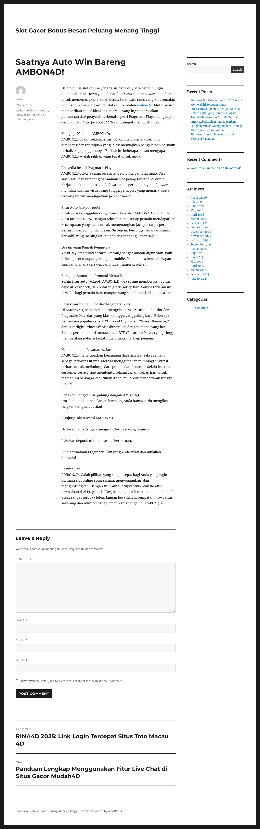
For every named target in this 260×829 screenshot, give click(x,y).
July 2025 (197, 253)
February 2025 (200, 274)
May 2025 (197, 261)
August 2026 (199, 197)
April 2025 (197, 266)
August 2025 (199, 249)
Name (21, 620)
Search (191, 64)
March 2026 (198, 219)
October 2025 (199, 240)
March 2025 (198, 270)
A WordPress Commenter (203, 168)
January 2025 (199, 278)
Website (22, 660)
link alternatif (39, 110)
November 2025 (201, 236)
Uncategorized (200, 308)
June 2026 (197, 206)
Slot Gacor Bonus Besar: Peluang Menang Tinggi (87, 30)
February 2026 (200, 223)
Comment (25, 559)
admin (20, 99)
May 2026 (197, 210)
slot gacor (28, 119)
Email (22, 640)
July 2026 (197, 202)
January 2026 (199, 227)
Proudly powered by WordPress (102, 811)
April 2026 (197, 214)
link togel (33, 114)
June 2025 (197, 257)
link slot (21, 114)
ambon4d (144, 105)
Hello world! (233, 168)
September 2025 (201, 244)
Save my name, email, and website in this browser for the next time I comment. (72, 681)
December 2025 (201, 231)
